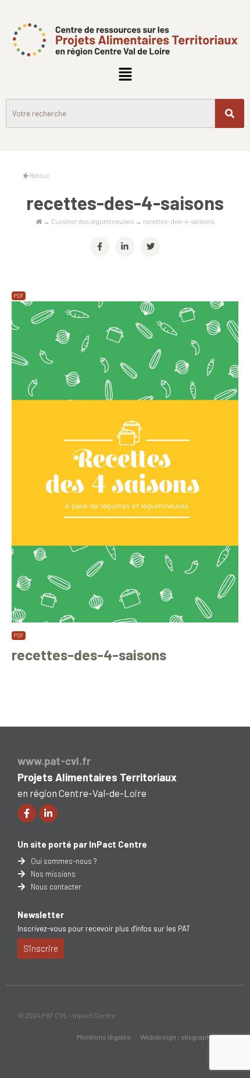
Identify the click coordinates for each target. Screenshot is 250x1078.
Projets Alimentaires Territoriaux (97, 777)
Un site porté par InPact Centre (82, 844)
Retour (38, 175)
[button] (125, 74)
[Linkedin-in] (48, 813)
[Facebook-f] (26, 813)
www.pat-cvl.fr (54, 761)
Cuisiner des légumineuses (92, 221)
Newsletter (40, 914)
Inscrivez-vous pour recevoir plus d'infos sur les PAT (103, 928)
